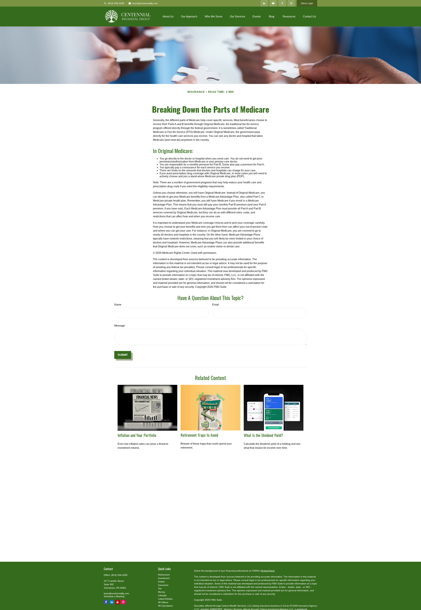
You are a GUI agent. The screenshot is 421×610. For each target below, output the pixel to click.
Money (161, 592)
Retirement (164, 574)
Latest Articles (165, 599)
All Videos (163, 602)
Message (119, 325)
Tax (160, 588)
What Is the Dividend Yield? (263, 435)
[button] (168, 16)
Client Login (307, 3)
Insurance (163, 585)
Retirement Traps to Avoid (199, 435)
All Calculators (165, 605)
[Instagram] (291, 3)
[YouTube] (273, 3)
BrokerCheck (268, 570)
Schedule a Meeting (114, 596)
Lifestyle (162, 595)
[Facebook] (282, 3)
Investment (164, 578)
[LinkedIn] (264, 3)
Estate (161, 581)
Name (117, 304)
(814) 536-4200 (116, 3)
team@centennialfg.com (145, 3)
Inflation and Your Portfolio (137, 435)
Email (215, 304)
